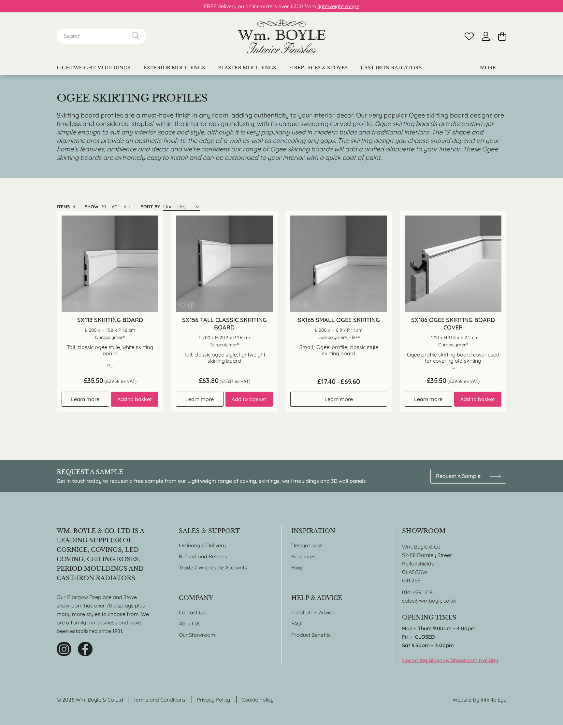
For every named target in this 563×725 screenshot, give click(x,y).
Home (281, 36)
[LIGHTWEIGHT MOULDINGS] (93, 67)
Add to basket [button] (134, 399)
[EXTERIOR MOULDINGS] (174, 67)
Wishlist (469, 36)
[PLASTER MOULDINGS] (247, 67)
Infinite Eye (493, 699)
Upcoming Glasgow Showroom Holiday (450, 660)
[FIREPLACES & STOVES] (318, 67)
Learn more (85, 399)
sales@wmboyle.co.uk (429, 600)
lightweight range (338, 6)
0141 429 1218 (417, 592)
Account (486, 36)
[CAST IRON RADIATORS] (391, 67)
